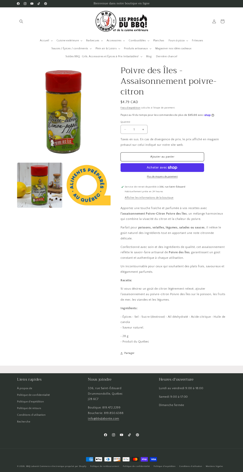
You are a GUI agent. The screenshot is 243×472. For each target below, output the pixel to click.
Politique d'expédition (30, 401)
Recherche (23, 421)
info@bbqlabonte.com (103, 418)
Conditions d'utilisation (31, 414)
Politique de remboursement (104, 466)
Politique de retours (29, 408)
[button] (21, 21)
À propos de (24, 388)
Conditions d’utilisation (190, 466)
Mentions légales (214, 466)
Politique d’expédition (164, 466)
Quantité (125, 122)
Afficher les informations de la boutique (149, 197)
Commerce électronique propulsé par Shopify (63, 466)
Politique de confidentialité (33, 395)
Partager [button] (129, 353)
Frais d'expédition (130, 108)
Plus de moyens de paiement (162, 176)
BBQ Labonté (32, 466)
